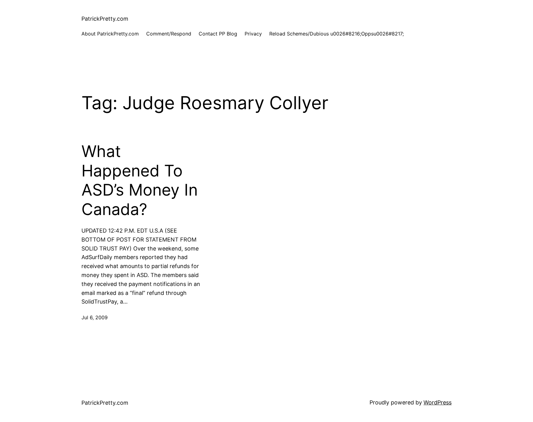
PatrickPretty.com (104, 18)
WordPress (438, 402)
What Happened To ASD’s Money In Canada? (139, 180)
